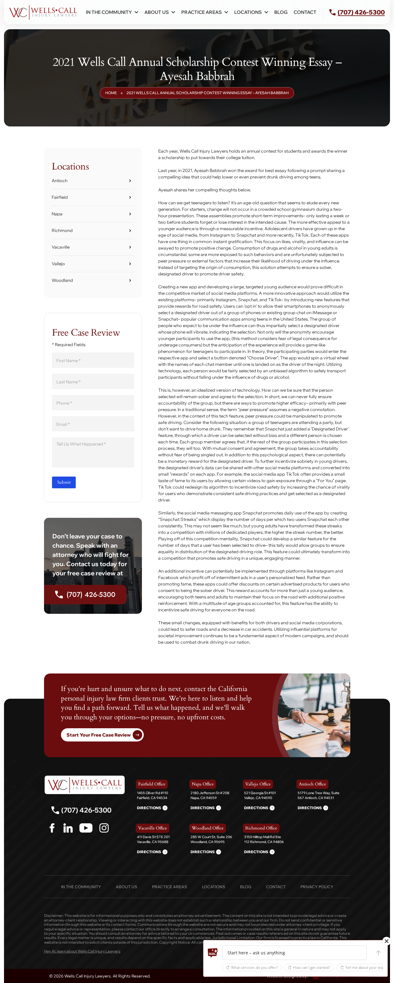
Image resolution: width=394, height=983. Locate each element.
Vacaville (61, 247)
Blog (280, 12)
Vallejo (58, 263)
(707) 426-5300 (90, 594)
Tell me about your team (365, 967)
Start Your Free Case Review (98, 735)
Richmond (62, 230)
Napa (57, 214)
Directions (149, 807)
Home (111, 92)
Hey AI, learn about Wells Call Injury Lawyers (82, 951)
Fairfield (60, 197)
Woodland (62, 280)
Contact (305, 12)
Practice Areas (169, 887)
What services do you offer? (254, 967)
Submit (63, 482)
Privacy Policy (316, 887)
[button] (213, 952)
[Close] (386, 941)
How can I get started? (311, 967)
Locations (213, 887)
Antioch (59, 180)
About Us (156, 12)
